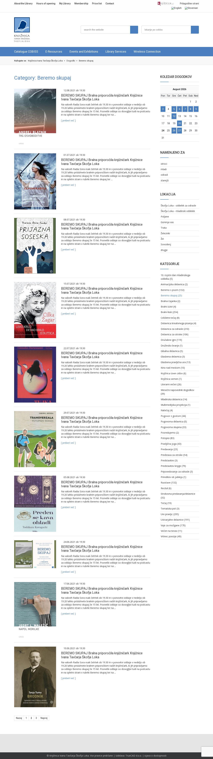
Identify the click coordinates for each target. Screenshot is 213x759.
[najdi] (134, 30)
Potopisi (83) (167, 438)
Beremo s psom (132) (172, 290)
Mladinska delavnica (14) (174, 399)
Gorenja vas (167, 222)
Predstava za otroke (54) (174, 454)
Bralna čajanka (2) (170, 301)
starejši (165, 180)
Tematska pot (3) (170, 508)
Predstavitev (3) (169, 460)
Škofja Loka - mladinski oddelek (178, 211)
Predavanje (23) (169, 449)
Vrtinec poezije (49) (171, 536)
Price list (97, 3)
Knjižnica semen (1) (171, 378)
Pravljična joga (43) (171, 443)
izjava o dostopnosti (155, 755)
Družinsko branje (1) (172, 345)
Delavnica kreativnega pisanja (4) (178, 323)
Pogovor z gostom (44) (173, 416)
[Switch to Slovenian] (191, 8)
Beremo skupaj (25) (171, 295)
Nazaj (19, 718)
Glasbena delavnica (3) (173, 356)
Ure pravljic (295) (170, 514)
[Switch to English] (176, 8)
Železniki (165, 233)
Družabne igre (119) (171, 339)
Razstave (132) (169, 482)
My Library (65, 3)
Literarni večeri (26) (171, 384)
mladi (164, 169)
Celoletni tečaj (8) (170, 317)
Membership (81, 3)
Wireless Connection (147, 51)
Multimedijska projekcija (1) (175, 404)
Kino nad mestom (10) (173, 367)
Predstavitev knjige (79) (173, 465)
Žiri (162, 238)
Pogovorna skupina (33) (173, 427)
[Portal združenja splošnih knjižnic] (165, 4)
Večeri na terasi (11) (171, 530)
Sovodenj (166, 244)
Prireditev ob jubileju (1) (173, 477)
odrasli (164, 174)
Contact (110, 3)
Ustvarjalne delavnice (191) (175, 519)
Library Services (116, 51)
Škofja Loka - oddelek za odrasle (178, 205)
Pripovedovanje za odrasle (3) (177, 471)
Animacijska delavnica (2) (174, 284)
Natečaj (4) (167, 410)
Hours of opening (45, 3)
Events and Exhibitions (84, 51)
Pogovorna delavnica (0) (174, 421)
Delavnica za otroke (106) (174, 334)
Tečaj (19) (166, 503)
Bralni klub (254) (169, 312)
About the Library (23, 3)
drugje (164, 250)
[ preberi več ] (68, 120)
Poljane (165, 216)
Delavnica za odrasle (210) (175, 328)
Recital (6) (166, 488)
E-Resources (53, 51)
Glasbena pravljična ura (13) (176, 362)
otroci (164, 163)
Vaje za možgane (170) (173, 525)
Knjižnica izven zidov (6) (173, 373)
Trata (164, 227)
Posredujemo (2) (170, 432)
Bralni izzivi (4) (168, 306)
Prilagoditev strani (189, 3)
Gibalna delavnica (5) (172, 351)
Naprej (44, 718)
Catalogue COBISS (26, 51)
